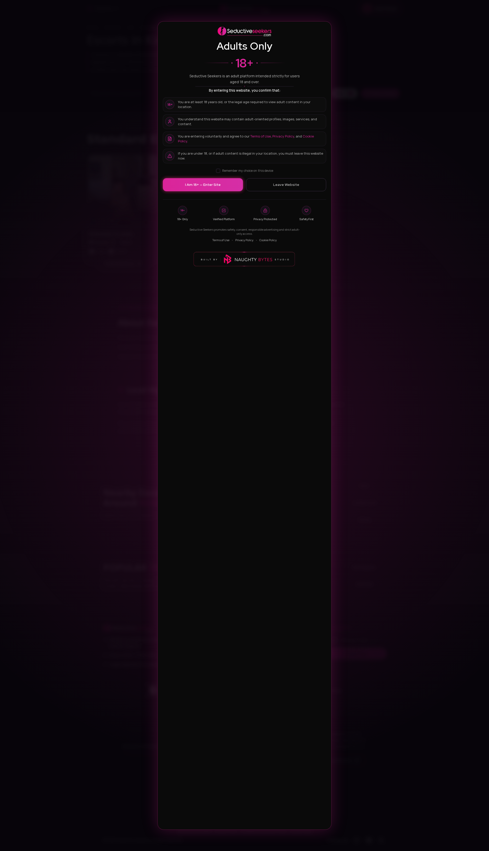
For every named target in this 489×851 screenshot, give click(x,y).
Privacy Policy (283, 136)
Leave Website (286, 184)
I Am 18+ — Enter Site (203, 184)
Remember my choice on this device (247, 170)
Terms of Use (260, 136)
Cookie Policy (268, 240)
